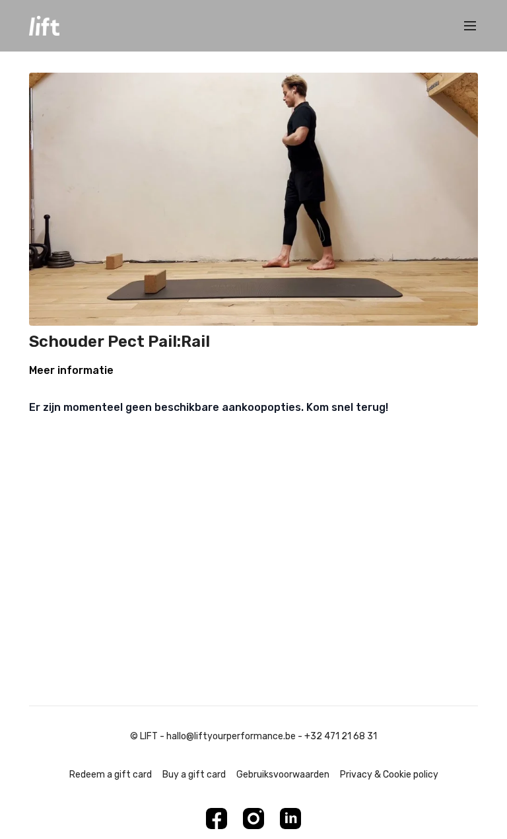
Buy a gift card (194, 774)
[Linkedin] (290, 818)
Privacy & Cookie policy (389, 774)
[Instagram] (253, 818)
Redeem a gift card (110, 774)
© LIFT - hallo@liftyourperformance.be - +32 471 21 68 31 (253, 736)
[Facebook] (216, 818)
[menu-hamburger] (470, 26)
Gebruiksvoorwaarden (282, 774)
